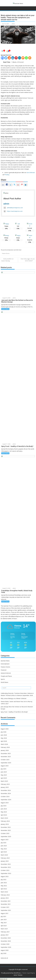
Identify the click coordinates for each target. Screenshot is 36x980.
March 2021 (4, 929)
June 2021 (4, 919)
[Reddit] (9, 57)
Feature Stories (5, 253)
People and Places (6, 676)
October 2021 (5, 907)
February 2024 (5, 821)
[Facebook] (2, 57)
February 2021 (5, 932)
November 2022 (6, 867)
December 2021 (6, 901)
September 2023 (6, 836)
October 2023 (5, 833)
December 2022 (6, 864)
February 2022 (5, 895)
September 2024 (6, 799)
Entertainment (5, 664)
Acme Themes (18, 975)
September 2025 (6, 763)
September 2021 (6, 910)
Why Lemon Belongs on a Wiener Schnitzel (13, 698)
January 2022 (5, 898)
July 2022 (3, 879)
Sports (3, 679)
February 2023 (5, 858)
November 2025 (6, 756)
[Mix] (22, 57)
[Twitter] (5, 57)
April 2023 (4, 852)
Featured (3, 670)
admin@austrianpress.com (15, 207)
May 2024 (4, 812)
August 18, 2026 (6, 298)
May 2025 (4, 775)
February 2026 (5, 747)
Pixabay (7, 174)
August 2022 (4, 876)
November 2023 (6, 830)
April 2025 (4, 778)
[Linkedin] (12, 57)
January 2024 (5, 824)
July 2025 (3, 769)
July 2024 (3, 806)
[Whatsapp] (26, 57)
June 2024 (4, 809)
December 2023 (6, 827)
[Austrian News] (2, 8)
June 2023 (4, 846)
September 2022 (6, 873)
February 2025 (5, 784)
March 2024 (4, 818)
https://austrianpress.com (15, 211)
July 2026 (3, 732)
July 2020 (3, 953)
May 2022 (4, 886)
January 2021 (5, 935)
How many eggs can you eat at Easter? (28, 260)
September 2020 (6, 947)
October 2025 (5, 759)
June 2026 (4, 735)
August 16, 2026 (6, 588)
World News (4, 682)
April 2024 (4, 815)
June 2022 (4, 882)
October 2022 (5, 870)
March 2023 (4, 855)
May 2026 (4, 738)
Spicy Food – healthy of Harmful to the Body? (14, 712)
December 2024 (6, 790)
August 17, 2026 (6, 444)
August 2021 (4, 913)
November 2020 (6, 941)
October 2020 (5, 944)
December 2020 (6, 938)
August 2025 (4, 766)
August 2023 (4, 839)
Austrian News (5, 661)
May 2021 (4, 922)
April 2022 (4, 889)
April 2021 (4, 925)
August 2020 (4, 950)
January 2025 (5, 787)
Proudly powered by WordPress (11, 973)
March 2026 (4, 744)
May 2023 (4, 849)
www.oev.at (4, 958)
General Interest (6, 673)
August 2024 (4, 802)
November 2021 (6, 904)
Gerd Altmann (31, 172)
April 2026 (4, 741)
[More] (29, 57)
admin (13, 24)
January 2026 (5, 750)
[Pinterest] (16, 57)
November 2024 (6, 793)
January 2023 (5, 861)
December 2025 (6, 753)
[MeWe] (19, 57)
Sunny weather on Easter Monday (7, 260)
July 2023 (3, 842)
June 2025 (4, 772)
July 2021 (3, 916)
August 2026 (4, 729)
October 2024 (5, 796)
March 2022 (4, 892)
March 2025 (4, 781)
